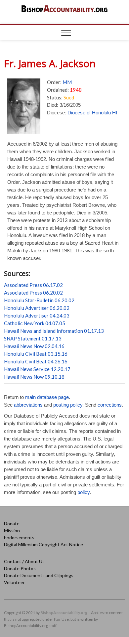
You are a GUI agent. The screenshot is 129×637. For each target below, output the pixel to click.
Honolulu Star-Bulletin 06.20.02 (39, 300)
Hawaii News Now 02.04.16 (34, 346)
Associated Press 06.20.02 (33, 293)
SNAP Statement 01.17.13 (33, 338)
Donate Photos (20, 568)
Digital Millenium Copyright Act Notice (43, 544)
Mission (12, 530)
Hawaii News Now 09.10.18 (34, 377)
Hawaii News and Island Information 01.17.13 (54, 331)
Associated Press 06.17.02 (33, 285)
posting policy (67, 405)
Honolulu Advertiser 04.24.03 (36, 315)
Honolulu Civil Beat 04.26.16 (35, 361)
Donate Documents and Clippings (38, 575)
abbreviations (28, 405)
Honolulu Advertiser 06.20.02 (36, 308)
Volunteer (14, 582)
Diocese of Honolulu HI (92, 112)
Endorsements (19, 537)
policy (83, 492)
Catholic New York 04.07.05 (34, 323)
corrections (110, 405)
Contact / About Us (24, 561)
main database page (47, 397)
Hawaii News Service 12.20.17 (37, 369)
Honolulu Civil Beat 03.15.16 (35, 354)
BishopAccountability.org (63, 612)
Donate (12, 523)
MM (67, 82)
